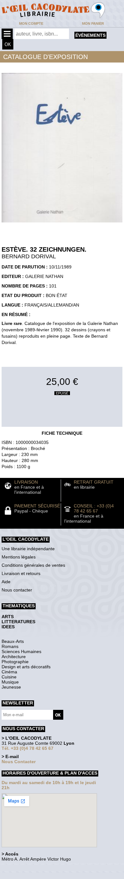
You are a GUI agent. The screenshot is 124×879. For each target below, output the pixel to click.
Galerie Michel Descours (30, 875)
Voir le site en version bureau (35, 867)
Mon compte (31, 23)
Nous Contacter (19, 761)
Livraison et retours (21, 573)
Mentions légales (19, 556)
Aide (6, 581)
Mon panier (93, 23)
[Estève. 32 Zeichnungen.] (62, 224)
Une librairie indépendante (28, 548)
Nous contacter (17, 589)
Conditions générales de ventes (33, 565)
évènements (90, 35)
